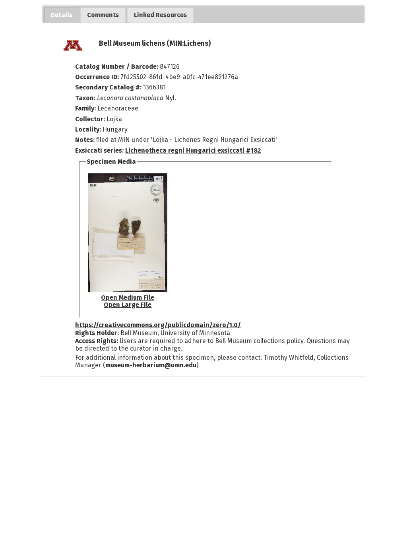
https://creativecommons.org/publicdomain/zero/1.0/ (158, 325)
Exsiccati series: (99, 150)
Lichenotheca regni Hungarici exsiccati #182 (193, 150)
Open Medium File (127, 297)
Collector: (91, 119)
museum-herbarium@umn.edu (150, 365)
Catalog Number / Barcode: (117, 66)
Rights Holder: (97, 333)
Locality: (88, 129)
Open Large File (127, 304)
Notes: (85, 140)
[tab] (61, 15)
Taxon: (85, 98)
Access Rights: (96, 341)
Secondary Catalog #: (108, 87)
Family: (85, 108)
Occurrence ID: (97, 77)
